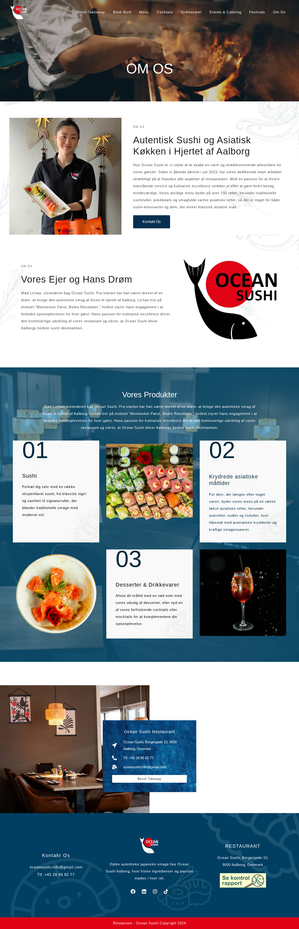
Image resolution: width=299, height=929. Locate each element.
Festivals (257, 12)
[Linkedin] (144, 891)
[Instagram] (155, 891)
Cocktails (165, 12)
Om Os (279, 12)
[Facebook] (133, 891)
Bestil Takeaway (91, 12)
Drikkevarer (191, 12)
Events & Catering (225, 12)
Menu (144, 12)
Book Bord (122, 12)
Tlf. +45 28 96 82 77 (56, 875)
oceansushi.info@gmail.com (56, 867)
